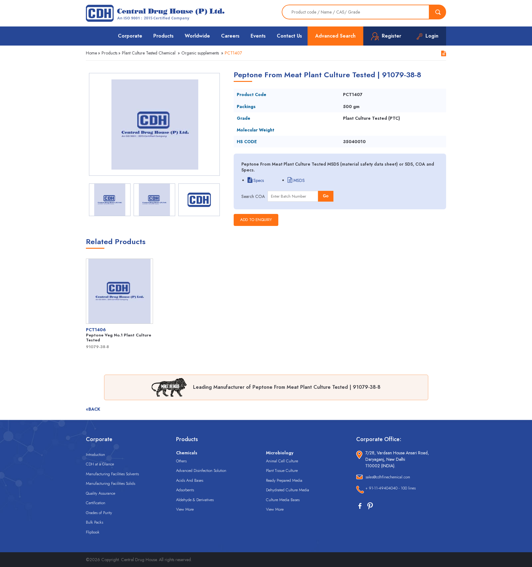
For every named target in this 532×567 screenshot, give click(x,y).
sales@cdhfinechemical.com (387, 477)
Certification (95, 503)
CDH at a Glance (100, 464)
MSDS (298, 180)
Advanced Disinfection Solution (201, 470)
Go (325, 196)
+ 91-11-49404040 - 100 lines (390, 488)
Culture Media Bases (283, 500)
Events (258, 35)
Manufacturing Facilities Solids (110, 483)
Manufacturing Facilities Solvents (112, 474)
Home (91, 53)
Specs (258, 180)
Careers (230, 35)
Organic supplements (200, 53)
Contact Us (289, 35)
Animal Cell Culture (282, 461)
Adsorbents (185, 490)
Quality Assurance (100, 493)
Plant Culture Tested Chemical (148, 53)
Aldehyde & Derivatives (195, 500)
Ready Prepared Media (284, 480)
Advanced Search (335, 35)
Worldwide (197, 35)
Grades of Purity (99, 513)
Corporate (130, 35)
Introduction (95, 454)
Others (181, 461)
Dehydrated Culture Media (287, 490)
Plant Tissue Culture (282, 470)
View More (185, 509)
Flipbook (92, 532)
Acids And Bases (189, 480)
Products (163, 35)
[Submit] (437, 12)
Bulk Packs (94, 522)
